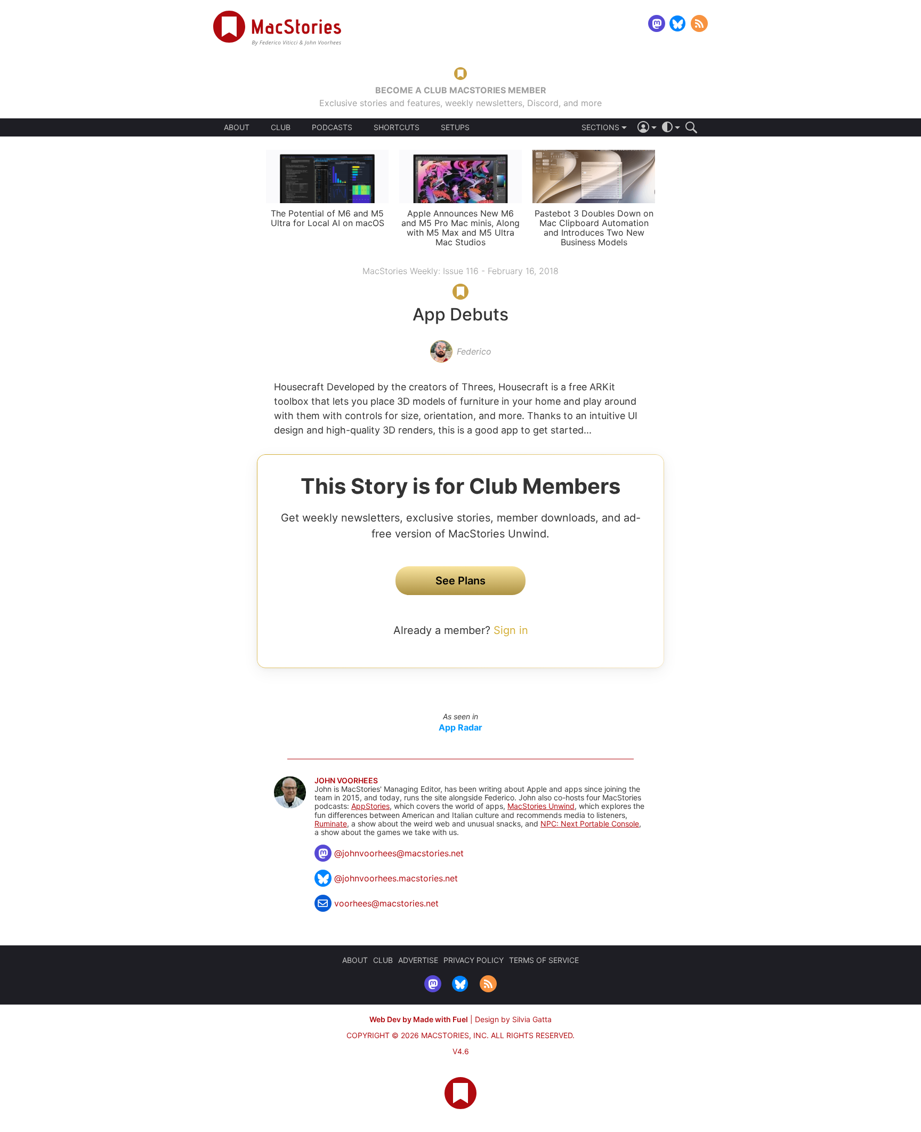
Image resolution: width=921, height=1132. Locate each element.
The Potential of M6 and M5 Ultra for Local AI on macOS (327, 218)
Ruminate (330, 823)
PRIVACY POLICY (473, 960)
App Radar (460, 727)
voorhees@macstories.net (386, 903)
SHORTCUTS (396, 127)
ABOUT (236, 127)
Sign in (511, 630)
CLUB (280, 127)
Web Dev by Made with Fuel (418, 1019)
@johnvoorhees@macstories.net (399, 853)
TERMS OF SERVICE (544, 960)
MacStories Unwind (541, 805)
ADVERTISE (418, 960)
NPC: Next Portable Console (589, 823)
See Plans (460, 580)
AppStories (370, 805)
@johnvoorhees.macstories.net (396, 878)
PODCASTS (332, 127)
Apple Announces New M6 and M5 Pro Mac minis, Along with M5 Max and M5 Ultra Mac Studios (460, 227)
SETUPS (455, 127)
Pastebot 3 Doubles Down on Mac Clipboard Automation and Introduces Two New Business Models (594, 227)
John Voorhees (346, 780)
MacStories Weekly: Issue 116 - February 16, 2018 (460, 271)
